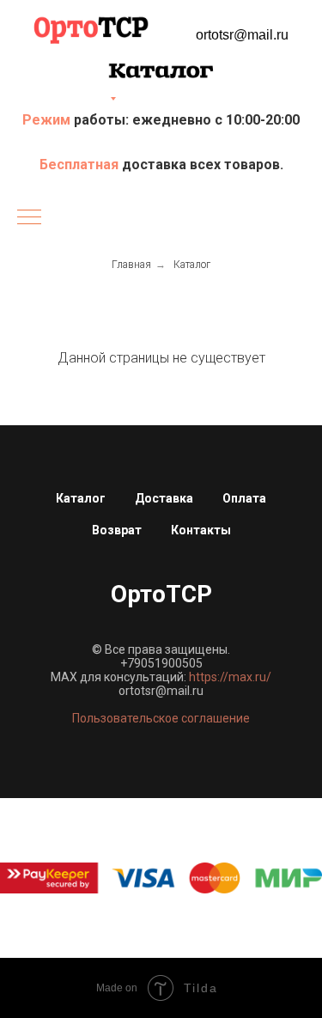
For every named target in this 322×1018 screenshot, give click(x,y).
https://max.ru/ (230, 677)
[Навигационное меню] (29, 218)
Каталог (191, 265)
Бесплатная (80, 164)
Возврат (117, 530)
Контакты (201, 530)
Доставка (164, 498)
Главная (131, 265)
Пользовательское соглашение (161, 718)
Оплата (244, 498)
